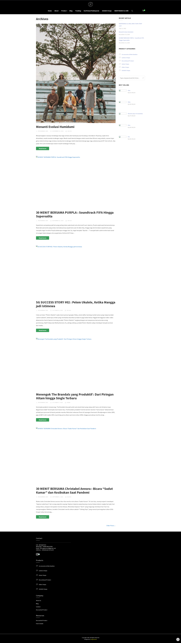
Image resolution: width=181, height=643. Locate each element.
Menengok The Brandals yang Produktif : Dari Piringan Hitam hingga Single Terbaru (75, 396)
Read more (42, 148)
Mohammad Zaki (43, 131)
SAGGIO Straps (107, 11)
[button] (132, 11)
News (68, 402)
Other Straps (125, 67)
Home (50, 11)
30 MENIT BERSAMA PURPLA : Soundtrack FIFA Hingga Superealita (75, 214)
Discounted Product (41, 610)
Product (64, 11)
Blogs (70, 131)
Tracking (78, 11)
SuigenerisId (94, 639)
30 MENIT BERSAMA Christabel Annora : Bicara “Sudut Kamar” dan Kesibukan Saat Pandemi (74, 491)
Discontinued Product (128, 61)
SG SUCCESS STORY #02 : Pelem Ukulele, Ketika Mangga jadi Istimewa (75, 304)
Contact (38, 607)
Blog (70, 11)
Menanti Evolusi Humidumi (55, 127)
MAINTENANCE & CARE (121, 11)
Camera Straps (126, 57)
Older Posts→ (111, 525)
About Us (38, 600)
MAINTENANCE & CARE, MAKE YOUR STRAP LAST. (130, 25)
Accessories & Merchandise (129, 54)
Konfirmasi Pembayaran (91, 11)
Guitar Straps (125, 64)
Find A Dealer (39, 623)
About (56, 11)
